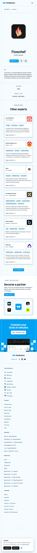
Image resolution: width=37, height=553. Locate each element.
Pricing (6, 425)
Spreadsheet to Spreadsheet (13, 442)
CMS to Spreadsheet (10, 436)
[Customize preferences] (21, 548)
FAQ (5, 428)
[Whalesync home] (9, 3)
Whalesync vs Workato (11, 486)
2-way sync (7, 407)
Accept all (7, 548)
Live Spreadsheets (10, 448)
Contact (6, 500)
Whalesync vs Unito (10, 474)
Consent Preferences (10, 512)
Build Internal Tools (11, 451)
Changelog (7, 419)
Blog (5, 468)
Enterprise (7, 416)
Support (6, 422)
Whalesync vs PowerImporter (13, 480)
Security (7, 413)
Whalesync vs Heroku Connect (13, 483)
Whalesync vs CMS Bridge (12, 477)
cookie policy (25, 544)
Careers (6, 497)
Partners (7, 465)
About (5, 494)
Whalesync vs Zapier (11, 471)
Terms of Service (9, 503)
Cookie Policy (8, 509)
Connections (8, 404)
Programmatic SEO (10, 445)
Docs (5, 459)
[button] (32, 3)
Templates (7, 462)
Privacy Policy (9, 506)
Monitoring (7, 410)
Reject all (15, 548)
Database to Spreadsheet (12, 439)
